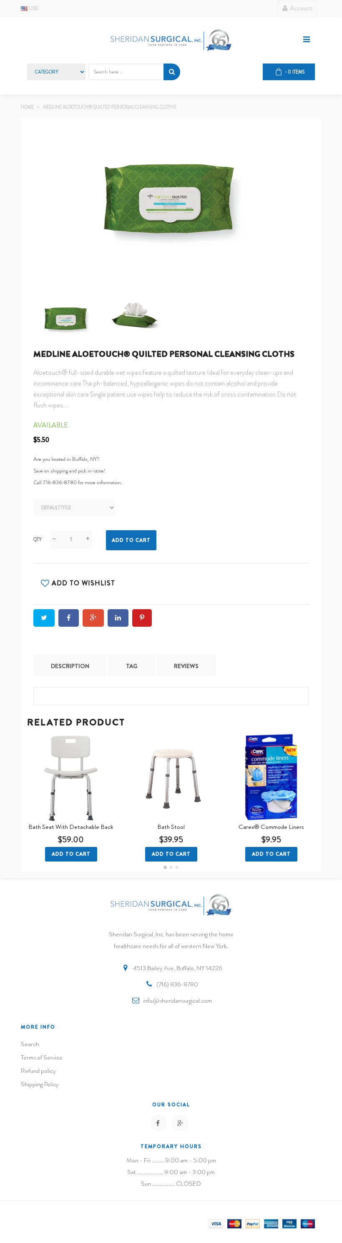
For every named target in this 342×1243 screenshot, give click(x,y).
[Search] (171, 72)
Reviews (186, 666)
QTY (37, 539)
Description (70, 666)
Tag (131, 666)
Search (30, 1044)
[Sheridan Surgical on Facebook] (158, 1123)
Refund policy (38, 1070)
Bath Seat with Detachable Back (70, 826)
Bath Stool (171, 826)
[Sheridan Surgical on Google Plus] (180, 1123)
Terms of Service (42, 1057)
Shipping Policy (40, 1084)
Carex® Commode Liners (271, 826)
